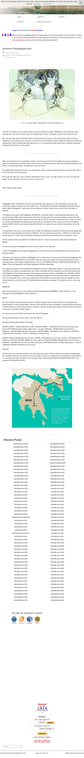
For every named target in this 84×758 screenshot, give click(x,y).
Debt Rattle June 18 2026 (20, 558)
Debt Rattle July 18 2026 (20, 510)
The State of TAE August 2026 (57, 462)
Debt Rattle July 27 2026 (57, 494)
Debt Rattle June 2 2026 (20, 584)
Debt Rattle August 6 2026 (57, 478)
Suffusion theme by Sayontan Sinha (74, 753)
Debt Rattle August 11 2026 (21, 472)
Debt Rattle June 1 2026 (57, 584)
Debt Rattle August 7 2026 (21, 478)
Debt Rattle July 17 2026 (57, 510)
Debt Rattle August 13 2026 (21, 469)
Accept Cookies (47, 4)
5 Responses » (10, 57)
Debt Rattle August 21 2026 (21, 456)
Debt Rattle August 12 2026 (57, 469)
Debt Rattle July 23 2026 (57, 501)
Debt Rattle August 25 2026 (21, 450)
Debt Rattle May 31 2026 (20, 587)
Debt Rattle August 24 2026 (57, 450)
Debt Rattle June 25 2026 (57, 546)
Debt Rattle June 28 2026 (20, 542)
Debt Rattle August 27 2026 (21, 446)
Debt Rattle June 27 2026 (57, 542)
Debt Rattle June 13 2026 (57, 565)
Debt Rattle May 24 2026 (57, 597)
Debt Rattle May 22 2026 (57, 600)
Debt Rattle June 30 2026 (20, 539)
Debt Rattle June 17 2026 (57, 558)
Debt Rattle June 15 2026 (57, 562)
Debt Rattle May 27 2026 (20, 593)
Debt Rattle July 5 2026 (57, 530)
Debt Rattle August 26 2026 (57, 446)
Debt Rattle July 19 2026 (57, 507)
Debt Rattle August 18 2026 (57, 459)
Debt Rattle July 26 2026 (20, 498)
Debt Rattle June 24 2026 (20, 549)
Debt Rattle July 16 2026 (20, 514)
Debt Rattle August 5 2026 (21, 482)
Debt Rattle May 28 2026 (57, 590)
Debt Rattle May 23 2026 (20, 600)
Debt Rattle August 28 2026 (57, 443)
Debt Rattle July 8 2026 (21, 526)
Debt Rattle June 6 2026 (20, 577)
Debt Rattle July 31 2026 (57, 488)
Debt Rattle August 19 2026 (21, 459)
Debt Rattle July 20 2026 (20, 507)
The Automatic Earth (19, 17)
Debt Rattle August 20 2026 (57, 456)
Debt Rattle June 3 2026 (57, 581)
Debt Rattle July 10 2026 (20, 523)
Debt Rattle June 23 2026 (57, 549)
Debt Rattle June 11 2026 (57, 568)
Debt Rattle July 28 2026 (20, 494)
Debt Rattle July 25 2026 (57, 498)
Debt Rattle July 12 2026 (20, 520)
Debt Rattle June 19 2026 (57, 555)
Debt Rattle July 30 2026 (20, 491)
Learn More (36, 4)
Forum (20, 21)
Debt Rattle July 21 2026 (57, 504)
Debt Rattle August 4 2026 (57, 482)
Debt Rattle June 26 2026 (20, 546)
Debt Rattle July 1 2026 (57, 536)
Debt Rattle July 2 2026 (21, 536)
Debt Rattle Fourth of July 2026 (20, 533)
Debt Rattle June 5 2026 (57, 577)
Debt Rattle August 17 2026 (21, 462)
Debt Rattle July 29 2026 (57, 491)
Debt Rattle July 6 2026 (21, 530)
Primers (62, 17)
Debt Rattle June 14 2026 (20, 565)
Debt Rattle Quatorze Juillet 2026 (21, 517)
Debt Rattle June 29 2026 (57, 539)
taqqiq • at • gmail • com (42, 753)
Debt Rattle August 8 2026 (57, 475)
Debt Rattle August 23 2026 (21, 453)
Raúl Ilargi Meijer (18, 55)
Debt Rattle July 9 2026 (57, 523)
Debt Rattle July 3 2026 (57, 533)
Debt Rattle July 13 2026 (57, 517)
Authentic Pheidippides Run (17, 48)
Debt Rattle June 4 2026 (20, 581)
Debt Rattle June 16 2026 (20, 562)
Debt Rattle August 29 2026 (21, 443)
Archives (41, 17)
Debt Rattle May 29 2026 (20, 590)
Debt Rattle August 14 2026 (57, 466)
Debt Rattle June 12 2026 (20, 568)
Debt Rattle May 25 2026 (20, 597)
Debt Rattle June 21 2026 (57, 552)
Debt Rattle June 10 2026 (20, 571)
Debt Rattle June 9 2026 (57, 571)
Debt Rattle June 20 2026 (20, 555)
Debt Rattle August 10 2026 (57, 472)
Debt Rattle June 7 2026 (57, 574)
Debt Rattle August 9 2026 (21, 475)
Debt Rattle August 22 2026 (57, 453)
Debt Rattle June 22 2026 (20, 552)
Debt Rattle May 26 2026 (57, 593)
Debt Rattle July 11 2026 (57, 520)
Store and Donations (42, 21)
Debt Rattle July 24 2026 (20, 501)
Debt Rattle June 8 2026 (20, 574)
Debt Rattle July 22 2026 (20, 504)
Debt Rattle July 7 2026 (57, 526)
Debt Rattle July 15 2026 (57, 514)
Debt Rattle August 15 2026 (21, 466)
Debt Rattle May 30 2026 (57, 587)
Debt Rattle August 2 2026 (57, 485)
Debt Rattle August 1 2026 (21, 488)
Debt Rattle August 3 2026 (21, 485)
